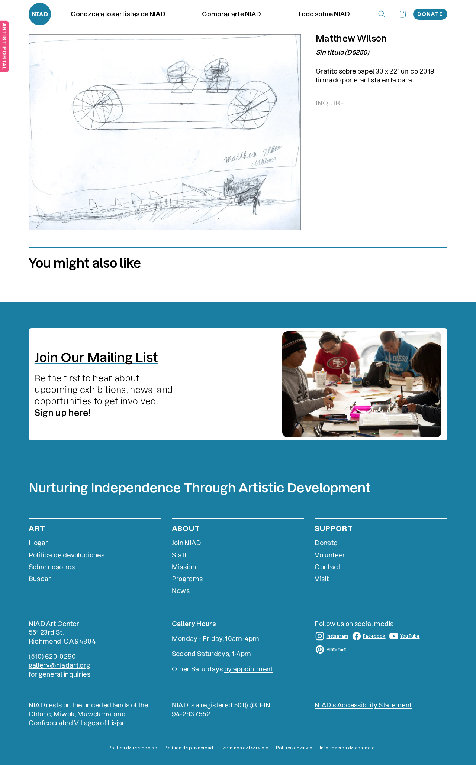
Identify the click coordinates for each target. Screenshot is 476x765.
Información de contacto (347, 748)
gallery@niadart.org (59, 665)
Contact (327, 566)
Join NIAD (186, 542)
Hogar (38, 542)
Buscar (40, 578)
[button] (231, 14)
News (181, 590)
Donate (430, 14)
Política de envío (294, 748)
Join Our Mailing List (96, 357)
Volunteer (330, 555)
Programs (187, 578)
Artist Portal (4, 46)
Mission (184, 566)
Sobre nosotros (52, 566)
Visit (322, 578)
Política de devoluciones (66, 555)
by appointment (248, 669)
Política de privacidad (188, 748)
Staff (179, 555)
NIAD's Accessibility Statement (363, 705)
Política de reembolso (132, 748)
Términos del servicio (244, 748)
